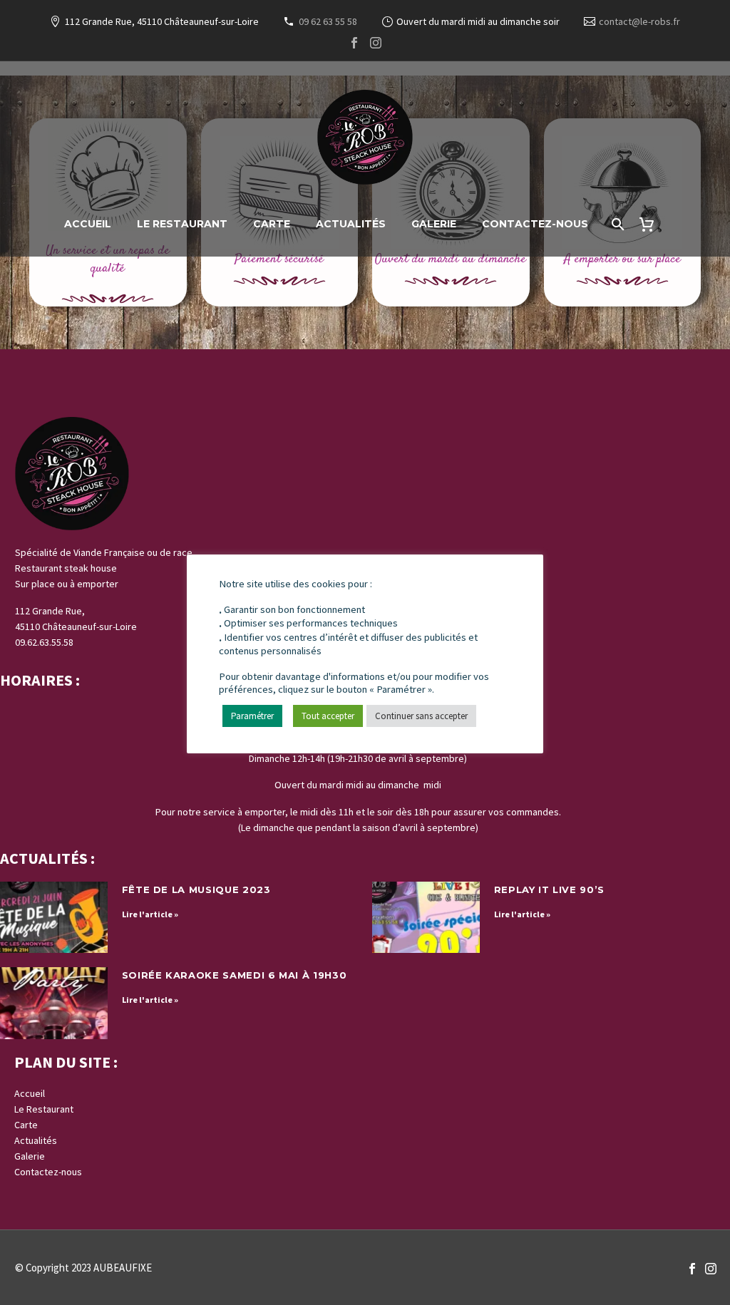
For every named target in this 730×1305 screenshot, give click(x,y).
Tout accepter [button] (328, 716)
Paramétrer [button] (252, 716)
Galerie (433, 223)
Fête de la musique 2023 (196, 889)
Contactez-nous (535, 223)
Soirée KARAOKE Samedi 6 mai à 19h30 (234, 975)
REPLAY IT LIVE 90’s (549, 889)
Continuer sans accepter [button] (421, 716)
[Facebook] (354, 42)
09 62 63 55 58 (328, 21)
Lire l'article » (150, 914)
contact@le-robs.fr (639, 21)
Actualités (351, 223)
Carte (271, 223)
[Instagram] (375, 42)
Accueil (87, 223)
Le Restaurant (182, 223)
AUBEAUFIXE (122, 1267)
